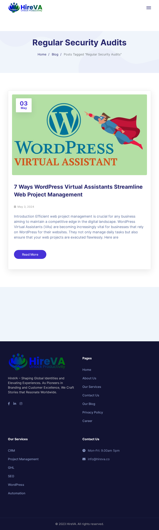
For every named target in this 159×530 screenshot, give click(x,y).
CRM (11, 450)
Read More (30, 254)
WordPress (16, 485)
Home (42, 54)
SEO (11, 476)
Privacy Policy (92, 412)
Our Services (91, 387)
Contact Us (90, 395)
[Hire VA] (25, 7)
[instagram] (21, 403)
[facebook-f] (9, 403)
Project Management (23, 459)
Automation (16, 493)
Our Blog (88, 404)
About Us (89, 378)
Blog (55, 54)
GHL (11, 467)
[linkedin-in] (14, 403)
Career (87, 421)
